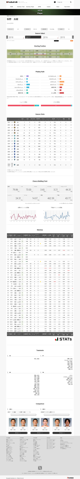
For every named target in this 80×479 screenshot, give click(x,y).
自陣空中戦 (53, 87)
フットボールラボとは (64, 441)
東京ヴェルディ (9, 446)
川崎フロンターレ (9, 448)
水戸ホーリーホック (9, 440)
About (57, 6)
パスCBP (49, 235)
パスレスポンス (19, 90)
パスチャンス (53, 81)
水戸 (15, 239)
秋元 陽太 (36, 358)
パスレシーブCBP (63, 235)
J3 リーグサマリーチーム (51, 446)
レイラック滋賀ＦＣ (36, 448)
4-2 (19, 315)
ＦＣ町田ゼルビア (9, 447)
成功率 (53, 118)
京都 (15, 279)
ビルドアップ (53, 84)
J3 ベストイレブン (50, 448)
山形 (15, 272)
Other (61, 437)
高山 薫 (70, 384)
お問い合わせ (49, 471)
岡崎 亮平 (69, 358)
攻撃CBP (44, 235)
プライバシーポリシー (39, 471)
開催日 (10, 235)
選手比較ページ (18, 432)
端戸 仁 (70, 381)
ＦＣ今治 (21, 457)
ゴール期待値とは (63, 448)
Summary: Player (30, 6)
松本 (15, 270)
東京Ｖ (14, 252)
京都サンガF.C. (8, 453)
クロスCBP (53, 235)
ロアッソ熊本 (35, 458)
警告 (64, 118)
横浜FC (14, 281)
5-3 (19, 308)
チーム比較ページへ (23, 414)
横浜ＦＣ (21, 448)
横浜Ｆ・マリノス (9, 449)
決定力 (21, 76)
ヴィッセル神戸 (9, 456)
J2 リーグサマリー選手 (51, 444)
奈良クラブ (35, 450)
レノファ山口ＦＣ (36, 453)
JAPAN (39, 6)
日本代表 (61, 440)
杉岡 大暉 (69, 364)
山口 (15, 261)
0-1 (19, 257)
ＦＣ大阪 (34, 449)
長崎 (18, 143)
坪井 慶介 (69, 361)
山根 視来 (36, 384)
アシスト (59, 118)
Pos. (30, 235)
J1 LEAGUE (8, 437)
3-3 (20, 254)
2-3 (19, 319)
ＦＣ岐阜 (34, 447)
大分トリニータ (22, 459)
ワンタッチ (19, 78)
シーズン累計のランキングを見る (65, 203)
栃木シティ (22, 446)
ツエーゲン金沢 (35, 446)
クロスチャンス (52, 78)
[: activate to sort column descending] (8, 119)
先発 (27, 118)
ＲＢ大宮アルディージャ (24, 447)
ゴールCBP (71, 235)
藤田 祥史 (69, 378)
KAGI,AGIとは (62, 444)
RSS (71, 40)
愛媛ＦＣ (34, 455)
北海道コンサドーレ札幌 (24, 439)
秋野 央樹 (36, 376)
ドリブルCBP (58, 235)
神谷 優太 (36, 379)
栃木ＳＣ (34, 440)
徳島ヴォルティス (23, 456)
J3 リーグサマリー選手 (51, 447)
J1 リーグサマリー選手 (51, 440)
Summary (48, 437)
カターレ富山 (22, 453)
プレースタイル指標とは (64, 445)
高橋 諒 (70, 369)
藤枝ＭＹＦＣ (22, 455)
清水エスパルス (9, 450)
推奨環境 (33, 471)
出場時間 (38, 118)
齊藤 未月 (36, 387)
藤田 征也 (36, 385)
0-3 (19, 250)
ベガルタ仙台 (22, 441)
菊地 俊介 (36, 375)
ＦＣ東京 (7, 445)
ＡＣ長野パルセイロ (36, 445)
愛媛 (15, 245)
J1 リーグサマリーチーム (51, 439)
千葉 (15, 248)
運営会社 (45, 471)
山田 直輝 (36, 381)
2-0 (19, 248)
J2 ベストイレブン (50, 445)
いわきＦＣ (22, 445)
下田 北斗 (36, 390)
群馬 (15, 241)
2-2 (20, 306)
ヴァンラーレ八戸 (23, 440)
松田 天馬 (36, 394)
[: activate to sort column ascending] (11, 119)
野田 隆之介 (69, 379)
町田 (15, 263)
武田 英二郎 (36, 388)
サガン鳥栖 (22, 458)
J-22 (18, 125)
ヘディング (19, 81)
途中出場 (33, 118)
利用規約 (29, 471)
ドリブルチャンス (52, 76)
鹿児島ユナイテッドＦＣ (37, 459)
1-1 (20, 275)
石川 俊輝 (36, 378)
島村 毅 (70, 366)
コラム (61, 439)
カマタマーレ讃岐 (36, 454)
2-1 (19, 270)
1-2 (19, 326)
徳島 (15, 277)
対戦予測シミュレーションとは (65, 447)
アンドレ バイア (68, 360)
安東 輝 (37, 393)
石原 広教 (69, 363)
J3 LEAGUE (35, 437)
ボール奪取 (53, 92)
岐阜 (15, 254)
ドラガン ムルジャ (67, 376)
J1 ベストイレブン (50, 441)
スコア (19, 235)
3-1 (19, 241)
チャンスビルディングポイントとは (32, 203)
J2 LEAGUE (22, 437)
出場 (22, 118)
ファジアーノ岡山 (9, 457)
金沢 (15, 243)
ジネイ (70, 375)
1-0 (19, 239)
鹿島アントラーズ (9, 439)
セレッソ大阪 (8, 455)
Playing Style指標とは (59, 96)
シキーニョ (36, 382)
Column (48, 6)
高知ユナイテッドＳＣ (37, 456)
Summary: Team (21, 6)
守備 (55, 90)
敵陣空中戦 (20, 92)
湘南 (18, 135)
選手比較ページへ (57, 414)
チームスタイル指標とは (64, 446)
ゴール (43, 118)
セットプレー (19, 87)
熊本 (15, 266)
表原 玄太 (69, 382)
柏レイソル (8, 444)
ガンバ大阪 (8, 454)
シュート (48, 118)
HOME (11, 6)
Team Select (67, 6)
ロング (20, 84)
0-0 (20, 243)
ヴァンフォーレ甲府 (23, 450)
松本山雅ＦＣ (35, 444)
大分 (15, 257)
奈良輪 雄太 (36, 391)
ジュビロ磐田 (22, 454)
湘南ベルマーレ (22, 449)
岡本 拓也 (69, 367)
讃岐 (15, 250)
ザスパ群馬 (35, 441)
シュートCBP (67, 235)
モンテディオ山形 (23, 444)
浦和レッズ (8, 441)
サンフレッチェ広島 (9, 458)
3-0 (19, 317)
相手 (15, 235)
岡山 (15, 259)
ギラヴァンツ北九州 (36, 457)
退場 (69, 118)
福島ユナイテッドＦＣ (37, 439)
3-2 (19, 252)
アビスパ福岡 (8, 459)
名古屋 (14, 284)
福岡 (18, 159)
